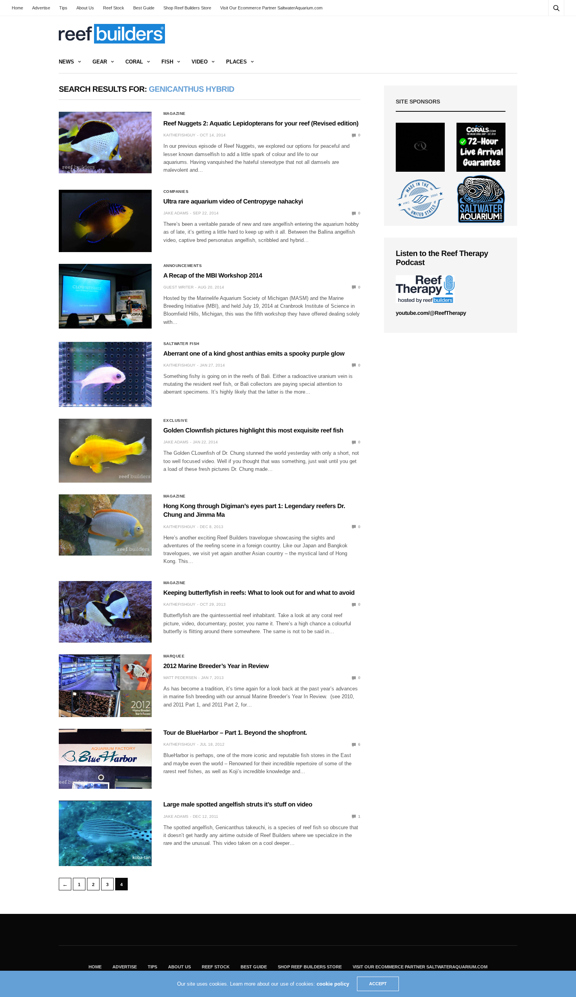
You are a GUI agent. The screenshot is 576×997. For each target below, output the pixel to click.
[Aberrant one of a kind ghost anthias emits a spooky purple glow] (105, 374)
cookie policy (333, 984)
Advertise (41, 7)
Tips (63, 7)
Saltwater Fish (181, 344)
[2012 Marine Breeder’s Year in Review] (105, 685)
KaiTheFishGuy (179, 135)
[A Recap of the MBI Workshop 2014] (105, 296)
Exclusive (175, 421)
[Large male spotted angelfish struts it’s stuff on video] (105, 833)
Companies (176, 192)
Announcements (182, 266)
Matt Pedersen (180, 678)
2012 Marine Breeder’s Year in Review (216, 666)
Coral (134, 62)
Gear (99, 62)
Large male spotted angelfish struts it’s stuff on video (237, 804)
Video (200, 62)
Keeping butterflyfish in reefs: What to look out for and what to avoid (259, 593)
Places (236, 62)
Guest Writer (178, 287)
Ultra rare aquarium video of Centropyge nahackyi (233, 201)
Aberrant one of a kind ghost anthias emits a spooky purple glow (253, 353)
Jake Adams (175, 213)
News (66, 62)
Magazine (174, 114)
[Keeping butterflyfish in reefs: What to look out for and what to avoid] (105, 612)
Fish (167, 62)
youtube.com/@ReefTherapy (431, 313)
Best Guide (143, 7)
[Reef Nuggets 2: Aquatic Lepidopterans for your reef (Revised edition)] (105, 142)
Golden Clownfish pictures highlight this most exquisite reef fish (253, 430)
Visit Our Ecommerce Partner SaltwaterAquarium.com (271, 7)
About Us (85, 7)
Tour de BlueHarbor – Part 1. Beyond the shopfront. (235, 733)
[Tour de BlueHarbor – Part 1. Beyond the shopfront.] (105, 759)
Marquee (174, 656)
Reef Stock (113, 7)
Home (17, 7)
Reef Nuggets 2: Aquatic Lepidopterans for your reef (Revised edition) (261, 123)
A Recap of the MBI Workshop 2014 (212, 275)
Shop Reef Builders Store (187, 7)
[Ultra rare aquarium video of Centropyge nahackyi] (105, 221)
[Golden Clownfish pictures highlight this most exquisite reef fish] (105, 451)
